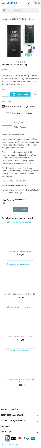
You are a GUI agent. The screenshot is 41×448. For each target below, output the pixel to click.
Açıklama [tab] (7, 123)
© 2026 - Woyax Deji (10, 445)
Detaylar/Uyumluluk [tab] (22, 123)
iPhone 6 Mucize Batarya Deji (20, 251)
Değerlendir (33, 106)
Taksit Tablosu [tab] (20, 127)
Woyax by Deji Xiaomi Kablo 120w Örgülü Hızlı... (20, 294)
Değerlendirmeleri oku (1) (14, 106)
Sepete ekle (20, 94)
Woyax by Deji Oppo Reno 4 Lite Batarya (20, 336)
